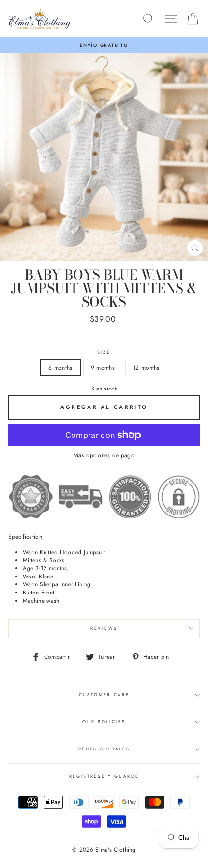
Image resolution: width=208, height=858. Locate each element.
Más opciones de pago (104, 455)
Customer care (104, 694)
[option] (104, 45)
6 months (60, 367)
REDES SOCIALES (104, 749)
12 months (146, 367)
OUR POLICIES (103, 721)
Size (104, 352)
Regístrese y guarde (104, 776)
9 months (103, 367)
